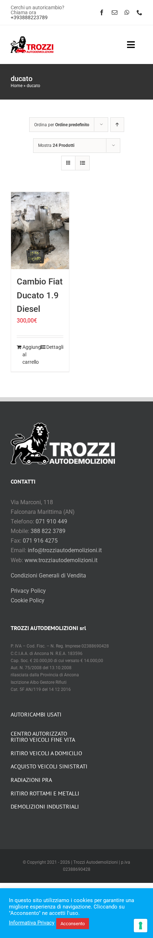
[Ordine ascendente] (117, 124)
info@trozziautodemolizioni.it (65, 550)
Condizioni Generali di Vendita (48, 575)
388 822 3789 (48, 531)
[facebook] (102, 12)
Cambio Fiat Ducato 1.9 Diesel (40, 295)
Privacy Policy (28, 590)
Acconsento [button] (72, 923)
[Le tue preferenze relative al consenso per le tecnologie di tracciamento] (140, 925)
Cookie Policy (27, 600)
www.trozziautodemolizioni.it (61, 560)
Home (16, 85)
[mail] (114, 12)
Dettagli (54, 347)
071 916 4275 (40, 540)
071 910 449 (51, 521)
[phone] (139, 12)
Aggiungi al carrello (30, 354)
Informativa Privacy (31, 923)
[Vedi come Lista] (82, 163)
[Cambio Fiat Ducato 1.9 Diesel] (40, 230)
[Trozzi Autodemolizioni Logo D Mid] (32, 39)
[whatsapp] (127, 12)
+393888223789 (29, 17)
